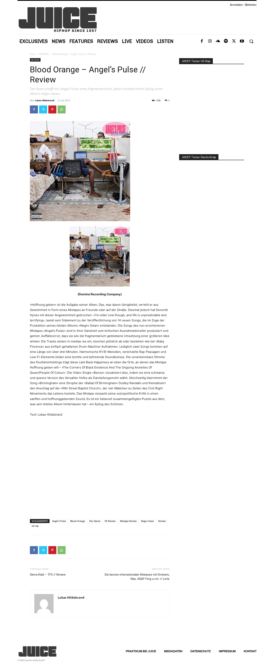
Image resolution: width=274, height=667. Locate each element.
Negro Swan (147, 520)
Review (162, 520)
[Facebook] (202, 41)
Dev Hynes (94, 520)
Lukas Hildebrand (44, 100)
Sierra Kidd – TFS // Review (48, 574)
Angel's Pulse (59, 520)
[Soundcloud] (218, 41)
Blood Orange (77, 520)
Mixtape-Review (128, 520)
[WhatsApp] (62, 109)
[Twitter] (234, 41)
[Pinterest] (52, 109)
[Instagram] (210, 41)
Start (32, 54)
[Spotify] (226, 41)
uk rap (35, 525)
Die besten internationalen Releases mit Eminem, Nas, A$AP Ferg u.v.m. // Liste (137, 577)
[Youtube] (242, 41)
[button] (251, 41)
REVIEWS (44, 54)
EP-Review (110, 520)
